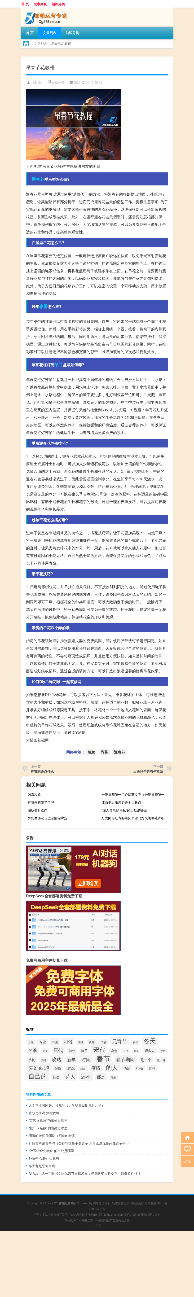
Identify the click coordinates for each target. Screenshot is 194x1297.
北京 (45, 1051)
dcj (40, 82)
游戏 (71, 1068)
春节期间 (125, 1059)
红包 (152, 1068)
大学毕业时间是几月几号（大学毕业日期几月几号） (67, 1105)
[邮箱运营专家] (46, 9)
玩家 (83, 1068)
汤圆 (58, 1068)
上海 (31, 1042)
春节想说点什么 (42, 771)
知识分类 (58, 3)
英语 (56, 1076)
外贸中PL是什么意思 (44, 1158)
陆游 (113, 1077)
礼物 (139, 1068)
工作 (125, 1051)
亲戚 (80, 1042)
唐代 (58, 1050)
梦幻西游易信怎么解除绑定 (47, 817)
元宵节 (119, 1041)
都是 (101, 1077)
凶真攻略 (34, 794)
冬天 (150, 1040)
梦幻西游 (38, 1067)
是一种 (161, 1060)
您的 (163, 1051)
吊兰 (58, 364)
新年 (71, 1059)
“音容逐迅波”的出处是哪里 (48, 1120)
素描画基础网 (37, 740)
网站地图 (137, 1203)
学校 (72, 1050)
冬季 (32, 1050)
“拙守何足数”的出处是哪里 (48, 1128)
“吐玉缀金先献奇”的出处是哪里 (51, 1150)
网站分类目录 (101, 1203)
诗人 (70, 1076)
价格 (92, 1042)
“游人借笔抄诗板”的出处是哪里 (124, 810)
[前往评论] (186, 1149)
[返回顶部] (186, 1161)
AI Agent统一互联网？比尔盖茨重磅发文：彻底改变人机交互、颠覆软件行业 (85, 1173)
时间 (86, 1059)
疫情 (95, 1068)
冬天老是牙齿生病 (42, 1165)
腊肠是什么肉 (38, 810)
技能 (43, 1060)
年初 (136, 1051)
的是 (126, 1068)
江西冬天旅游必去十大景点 (121, 802)
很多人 (150, 1050)
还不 (86, 1076)
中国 (55, 1041)
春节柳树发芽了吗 (41, 802)
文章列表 (40, 3)
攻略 (57, 1059)
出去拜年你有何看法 (148, 771)
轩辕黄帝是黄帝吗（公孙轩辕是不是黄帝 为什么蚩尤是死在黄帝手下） (80, 1143)
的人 (112, 1067)
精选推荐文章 (120, 1203)
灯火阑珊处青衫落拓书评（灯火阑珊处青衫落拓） (136, 817)
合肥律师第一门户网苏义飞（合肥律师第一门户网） (136, 794)
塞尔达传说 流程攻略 (44, 1112)
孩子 (84, 1050)
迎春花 (38, 179)
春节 (103, 1058)
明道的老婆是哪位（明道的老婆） (53, 1135)
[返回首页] (186, 1137)
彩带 (43, 306)
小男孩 (97, 1225)
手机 (31, 1059)
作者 (103, 1042)
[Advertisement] (97, 1264)
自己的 (37, 1075)
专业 (42, 1041)
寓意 (114, 1050)
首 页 (25, 3)
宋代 (99, 1049)
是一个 (146, 1059)
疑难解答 (150, 1203)
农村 (135, 1042)
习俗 (68, 1041)
